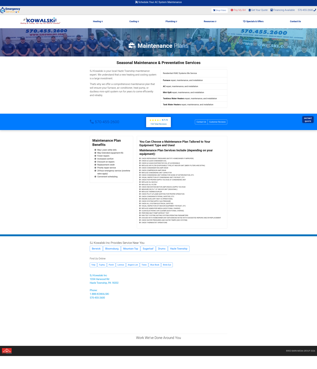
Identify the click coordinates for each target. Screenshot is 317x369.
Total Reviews (158, 124)
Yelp (93, 264)
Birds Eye (167, 264)
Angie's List (133, 264)
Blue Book (154, 264)
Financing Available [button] (284, 10)
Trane (144, 264)
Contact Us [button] (201, 121)
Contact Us (295, 21)
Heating (97, 21)
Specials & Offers (255, 21)
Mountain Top (130, 248)
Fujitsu (102, 264)
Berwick (96, 248)
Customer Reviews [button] (217, 121)
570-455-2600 (306, 10)
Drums (161, 248)
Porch (111, 264)
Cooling (133, 21)
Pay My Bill (239, 10)
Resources (209, 21)
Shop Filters (220, 10)
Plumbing (171, 21)
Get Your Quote (259, 10)
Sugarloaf (148, 248)
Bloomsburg (112, 248)
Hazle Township (178, 248)
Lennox (121, 264)
